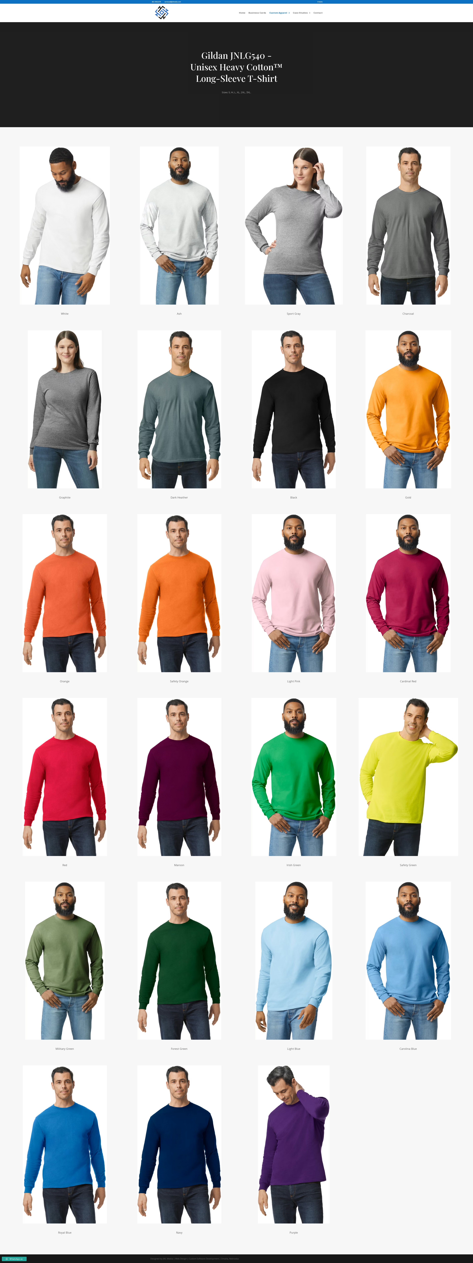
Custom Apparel (278, 13)
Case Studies (300, 13)
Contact (318, 13)
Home (242, 13)
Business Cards (257, 13)
